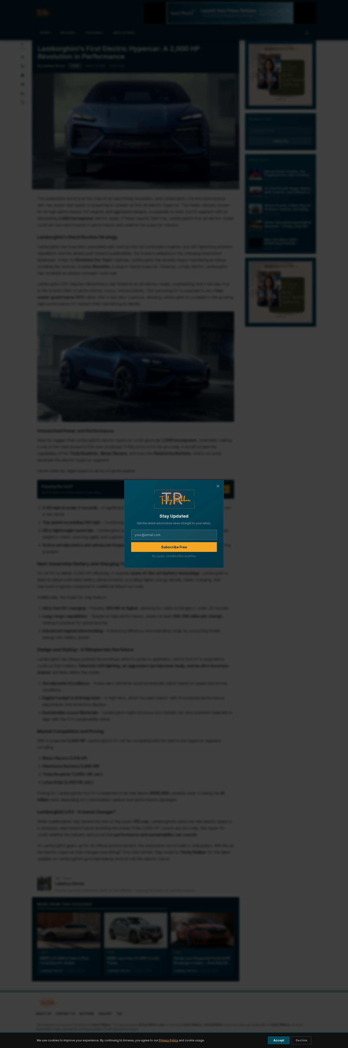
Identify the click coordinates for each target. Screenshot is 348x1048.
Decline (301, 1040)
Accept (278, 1040)
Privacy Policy (168, 1040)
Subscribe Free (174, 547)
